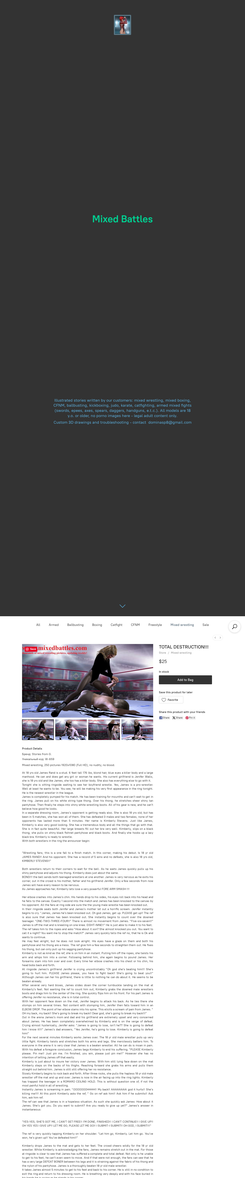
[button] (171, 699)
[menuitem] (215, 637)
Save (33, 649)
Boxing (97, 625)
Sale (205, 625)
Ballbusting (75, 625)
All (38, 625)
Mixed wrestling (182, 625)
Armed (54, 625)
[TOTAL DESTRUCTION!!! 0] (38, 729)
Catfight (116, 625)
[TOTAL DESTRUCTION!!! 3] (137, 729)
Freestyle (155, 625)
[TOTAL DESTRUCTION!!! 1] (71, 729)
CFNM (135, 625)
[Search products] (234, 626)
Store (162, 652)
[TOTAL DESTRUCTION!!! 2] (104, 729)
